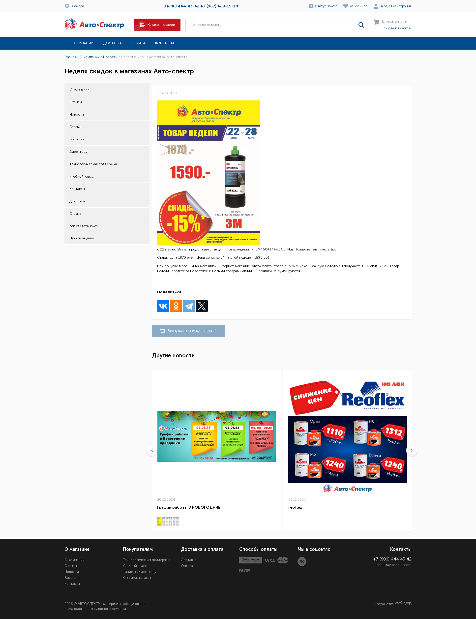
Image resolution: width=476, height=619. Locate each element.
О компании (81, 43)
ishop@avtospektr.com (394, 565)
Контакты (164, 43)
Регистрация (401, 6)
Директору (78, 152)
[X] (202, 306)
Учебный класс (81, 176)
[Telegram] (189, 306)
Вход (384, 6)
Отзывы (75, 102)
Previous (152, 450)
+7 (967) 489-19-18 (219, 6)
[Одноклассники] (176, 306)
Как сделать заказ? (397, 28)
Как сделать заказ (83, 226)
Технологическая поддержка (93, 164)
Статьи (75, 127)
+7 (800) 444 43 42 (392, 559)
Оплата (138, 43)
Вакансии (77, 139)
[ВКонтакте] (163, 306)
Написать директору (139, 572)
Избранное (359, 6)
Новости (76, 114)
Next (411, 450)
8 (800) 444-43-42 (181, 6)
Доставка (112, 43)
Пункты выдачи (81, 238)
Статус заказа (326, 6)
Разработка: (385, 604)
